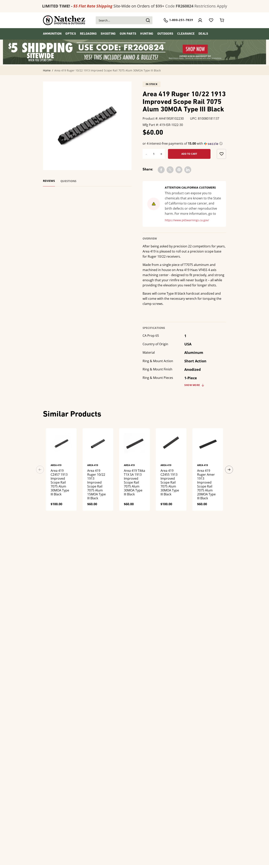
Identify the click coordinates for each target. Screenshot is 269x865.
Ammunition (52, 33)
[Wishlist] (211, 20)
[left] (40, 470)
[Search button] (147, 20)
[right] (229, 470)
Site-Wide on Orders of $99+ (103, 6)
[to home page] (64, 20)
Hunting (146, 33)
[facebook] (161, 169)
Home (47, 70)
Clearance (186, 33)
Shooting (108, 33)
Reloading (88, 33)
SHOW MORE (192, 385)
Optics (70, 33)
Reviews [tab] (49, 181)
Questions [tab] (68, 181)
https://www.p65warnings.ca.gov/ (187, 220)
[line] (187, 169)
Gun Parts (128, 33)
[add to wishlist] (221, 154)
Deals (203, 33)
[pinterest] (178, 169)
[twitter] (170, 169)
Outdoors (165, 33)
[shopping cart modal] (222, 20)
